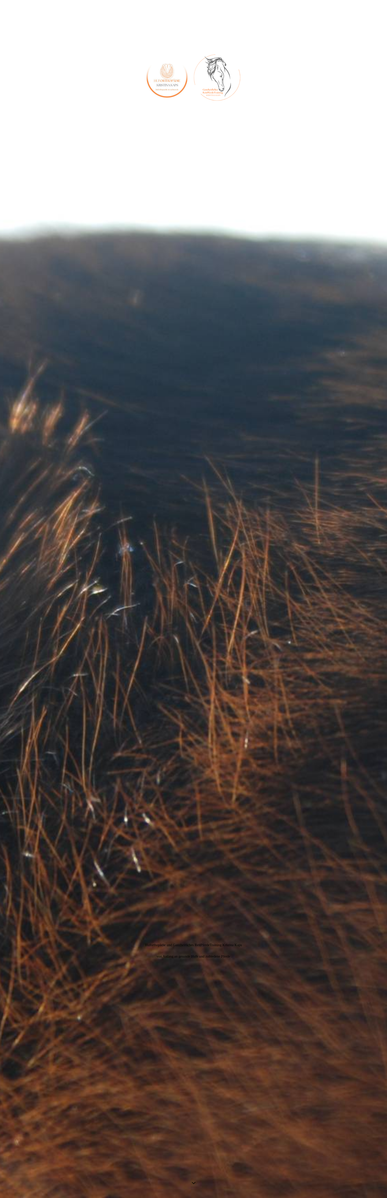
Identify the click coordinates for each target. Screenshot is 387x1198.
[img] (193, 599)
